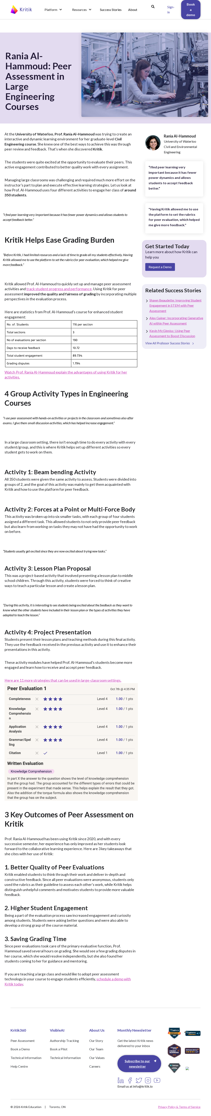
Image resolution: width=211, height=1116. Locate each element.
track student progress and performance (59, 289)
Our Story (96, 1041)
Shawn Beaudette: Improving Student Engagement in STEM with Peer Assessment (175, 305)
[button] (53, 9)
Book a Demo (20, 1049)
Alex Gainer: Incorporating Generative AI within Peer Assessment (176, 320)
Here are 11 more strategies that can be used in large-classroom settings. (63, 680)
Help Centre (19, 1066)
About (132, 10)
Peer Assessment (23, 1041)
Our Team (96, 1049)
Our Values (97, 1058)
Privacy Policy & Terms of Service (179, 1107)
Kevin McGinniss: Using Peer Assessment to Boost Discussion (172, 333)
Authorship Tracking (64, 1041)
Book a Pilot (58, 1049)
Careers (94, 1066)
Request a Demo (160, 267)
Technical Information (26, 1058)
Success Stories (111, 10)
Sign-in (171, 9)
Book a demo (190, 9)
